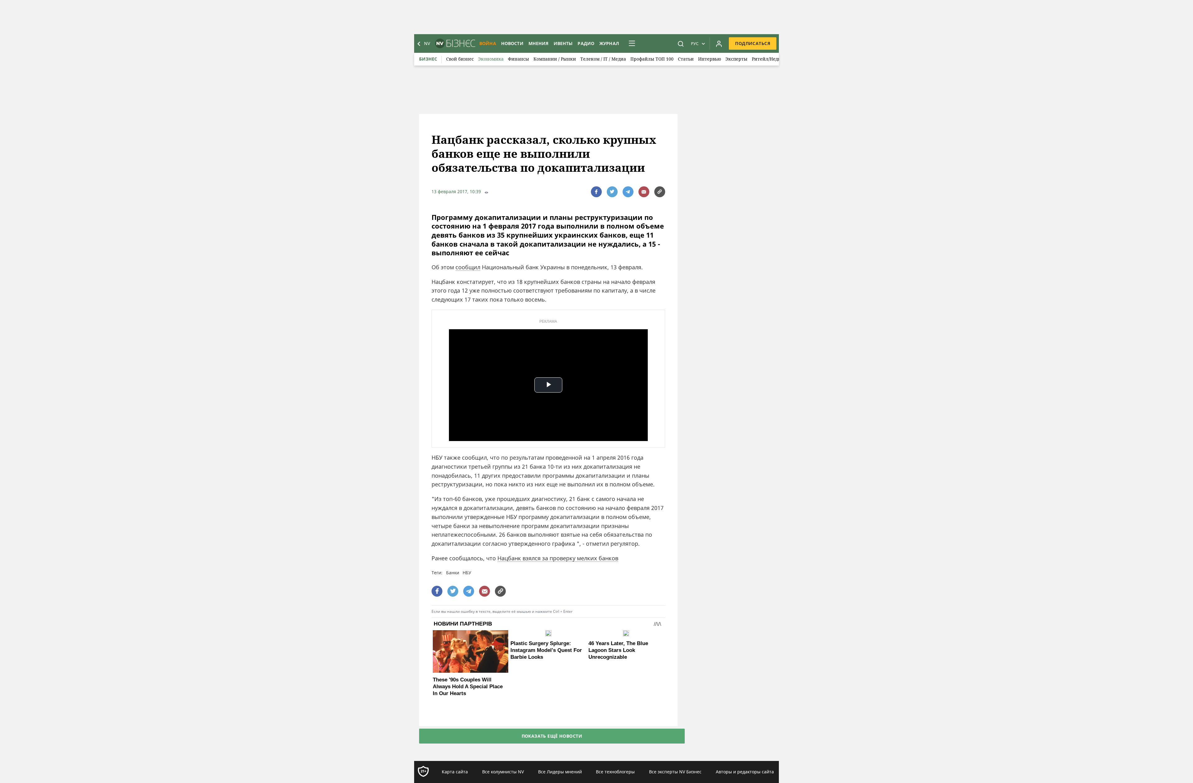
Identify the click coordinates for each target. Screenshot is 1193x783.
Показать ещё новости (552, 736)
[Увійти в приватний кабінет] (718, 43)
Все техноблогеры (615, 772)
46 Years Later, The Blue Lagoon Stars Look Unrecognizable (618, 650)
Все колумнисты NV (503, 772)
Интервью (709, 59)
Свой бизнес (460, 59)
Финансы (518, 59)
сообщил (467, 267)
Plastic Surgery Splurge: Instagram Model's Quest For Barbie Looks (546, 650)
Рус (694, 43)
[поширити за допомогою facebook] (596, 191)
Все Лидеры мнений (560, 772)
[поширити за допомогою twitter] (612, 191)
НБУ (467, 573)
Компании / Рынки (554, 59)
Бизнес (428, 59)
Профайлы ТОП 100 (652, 59)
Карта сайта (455, 772)
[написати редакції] (643, 191)
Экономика (491, 59)
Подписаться (752, 43)
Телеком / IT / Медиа (603, 59)
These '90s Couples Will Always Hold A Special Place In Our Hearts (468, 686)
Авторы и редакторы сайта (745, 772)
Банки (452, 573)
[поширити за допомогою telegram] (628, 191)
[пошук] (680, 43)
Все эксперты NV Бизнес (675, 772)
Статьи (686, 59)
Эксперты (736, 59)
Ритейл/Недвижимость (777, 59)
